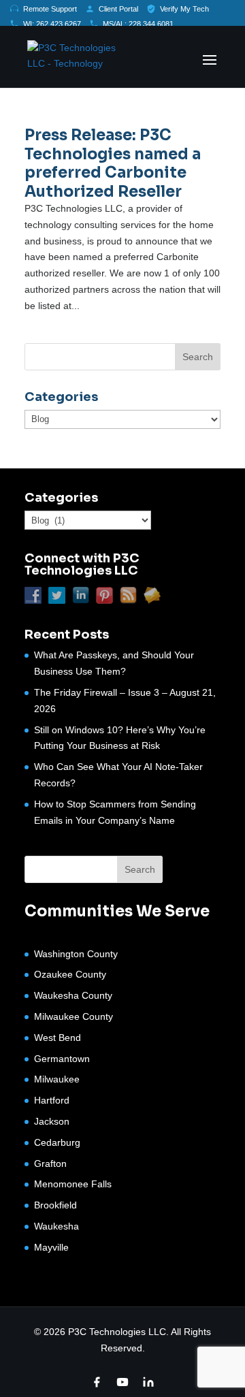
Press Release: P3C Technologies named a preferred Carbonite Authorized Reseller (112, 163)
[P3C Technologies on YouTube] (122, 1382)
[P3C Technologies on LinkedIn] (148, 1382)
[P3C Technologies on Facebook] (97, 1382)
